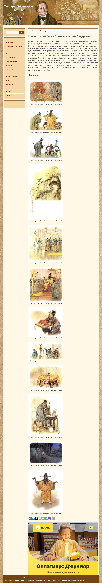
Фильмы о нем (10, 88)
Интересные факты (12, 76)
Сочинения (9, 65)
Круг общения (10, 57)
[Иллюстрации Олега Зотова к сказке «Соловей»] (45, 91)
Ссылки (8, 95)
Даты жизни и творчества (14, 46)
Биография (9, 50)
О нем (8, 54)
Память (8, 91)
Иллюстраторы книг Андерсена (51, 31)
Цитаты (8, 80)
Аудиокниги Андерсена (13, 73)
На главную (9, 42)
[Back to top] (97, 578)
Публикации (9, 84)
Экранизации (10, 69)
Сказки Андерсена (12, 61)
